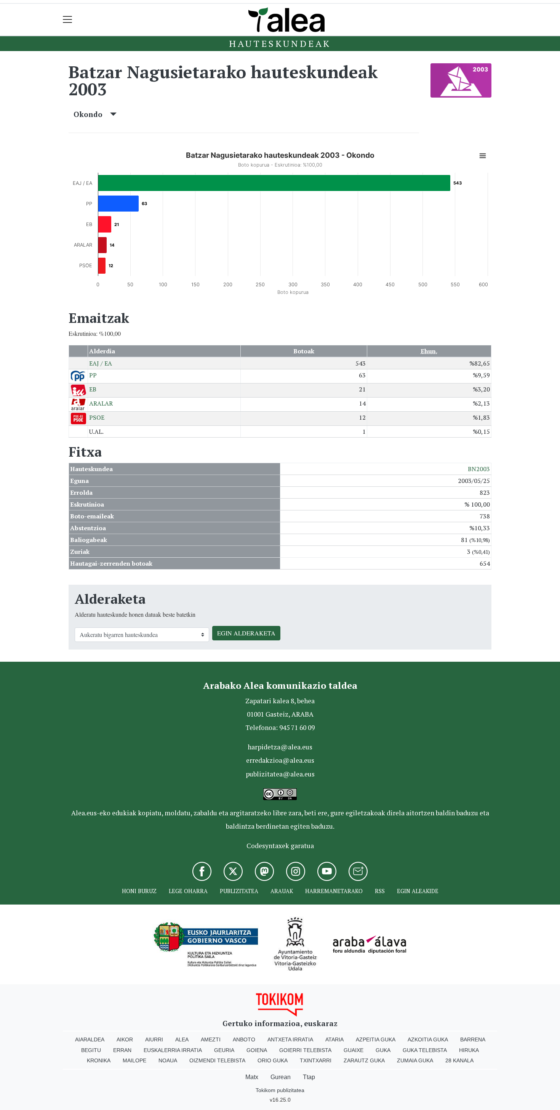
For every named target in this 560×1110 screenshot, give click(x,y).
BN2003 (479, 469)
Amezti (211, 1039)
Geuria (224, 1050)
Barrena (472, 1039)
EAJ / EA (100, 363)
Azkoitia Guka (428, 1039)
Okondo (92, 114)
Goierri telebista (305, 1050)
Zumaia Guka (415, 1060)
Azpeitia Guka (375, 1039)
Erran (122, 1050)
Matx (251, 1077)
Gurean (280, 1077)
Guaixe (353, 1050)
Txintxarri (315, 1060)
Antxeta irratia (290, 1039)
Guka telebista (425, 1050)
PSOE (96, 417)
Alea (182, 1039)
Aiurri (154, 1039)
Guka (383, 1050)
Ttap (309, 1077)
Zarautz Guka (364, 1060)
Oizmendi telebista (217, 1060)
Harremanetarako (334, 891)
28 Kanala (459, 1060)
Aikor (125, 1039)
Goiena (256, 1050)
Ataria (334, 1039)
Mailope (134, 1060)
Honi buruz (139, 891)
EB (92, 389)
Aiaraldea (89, 1039)
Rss (380, 891)
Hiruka (469, 1050)
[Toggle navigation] (67, 19)
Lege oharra (188, 891)
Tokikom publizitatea (280, 1090)
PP (93, 375)
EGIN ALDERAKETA (246, 633)
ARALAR (101, 403)
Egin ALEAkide (417, 891)
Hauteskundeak (280, 43)
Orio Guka (273, 1060)
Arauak (281, 891)
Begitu (91, 1050)
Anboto (244, 1039)
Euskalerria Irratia (173, 1050)
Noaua (167, 1060)
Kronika (98, 1060)
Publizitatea (239, 891)
